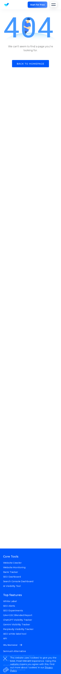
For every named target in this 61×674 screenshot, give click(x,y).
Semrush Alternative (14, 651)
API (5, 638)
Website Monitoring (14, 567)
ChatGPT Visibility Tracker (17, 619)
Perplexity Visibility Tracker (18, 629)
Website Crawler (12, 562)
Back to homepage (30, 63)
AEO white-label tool (14, 633)
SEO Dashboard (12, 576)
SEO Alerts (9, 606)
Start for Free (37, 4)
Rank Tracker (10, 572)
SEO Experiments (13, 610)
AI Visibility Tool (12, 586)
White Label (10, 601)
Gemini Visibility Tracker (16, 624)
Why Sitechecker (10, 645)
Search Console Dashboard (18, 581)
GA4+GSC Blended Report (17, 615)
